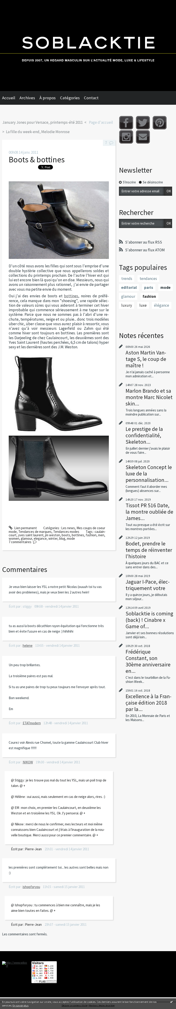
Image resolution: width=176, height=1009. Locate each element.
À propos (47, 97)
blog (62, 538)
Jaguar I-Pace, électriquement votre (148, 584)
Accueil (8, 97)
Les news (68, 528)
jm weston (52, 535)
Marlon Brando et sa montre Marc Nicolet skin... (149, 397)
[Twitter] (143, 122)
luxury (126, 305)
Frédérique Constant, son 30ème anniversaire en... (148, 661)
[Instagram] (126, 137)
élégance (161, 305)
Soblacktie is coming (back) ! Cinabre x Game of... (149, 620)
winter (53, 538)
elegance (40, 538)
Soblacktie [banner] (88, 45)
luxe (143, 305)
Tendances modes (66, 531)
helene (28, 645)
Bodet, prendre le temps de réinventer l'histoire (149, 550)
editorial (129, 287)
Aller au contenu (13, 4)
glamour (26, 538)
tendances (148, 278)
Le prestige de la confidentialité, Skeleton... (144, 435)
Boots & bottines (37, 159)
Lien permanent (25, 528)
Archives (27, 97)
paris (148, 287)
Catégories (70, 97)
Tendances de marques (35, 531)
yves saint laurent (31, 535)
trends (126, 278)
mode (71, 538)
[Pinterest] (160, 122)
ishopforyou (31, 887)
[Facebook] (126, 122)
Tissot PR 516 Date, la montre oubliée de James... (149, 511)
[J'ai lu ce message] (171, 1002)
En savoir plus (20, 1005)
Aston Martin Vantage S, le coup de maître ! (146, 359)
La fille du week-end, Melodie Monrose (38, 131)
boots (66, 535)
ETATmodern (32, 723)
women (14, 538)
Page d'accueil (101, 122)
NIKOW (28, 762)
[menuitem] (10, 98)
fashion (91, 535)
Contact (91, 97)
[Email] (143, 137)
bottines (71, 295)
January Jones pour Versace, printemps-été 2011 (42, 122)
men (101, 535)
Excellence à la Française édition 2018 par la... (148, 702)
